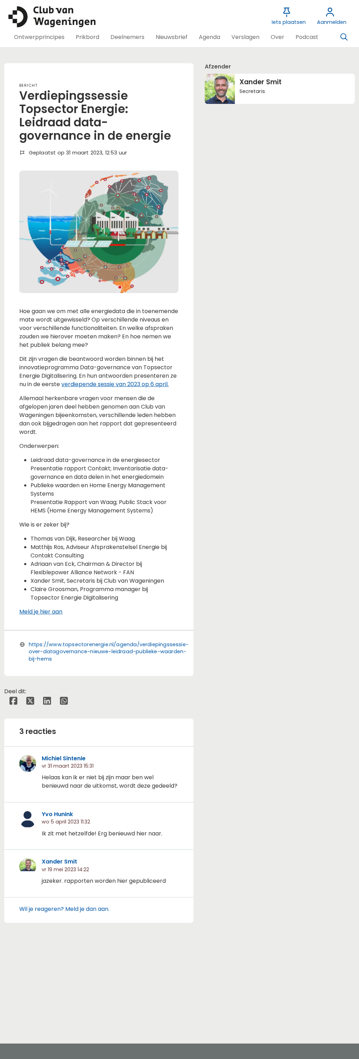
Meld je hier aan (40, 612)
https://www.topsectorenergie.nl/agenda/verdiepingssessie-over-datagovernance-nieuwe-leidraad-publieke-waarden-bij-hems (109, 651)
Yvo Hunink (57, 814)
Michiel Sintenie (64, 758)
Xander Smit (59, 861)
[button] (39, 37)
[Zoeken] (344, 37)
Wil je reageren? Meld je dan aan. (64, 909)
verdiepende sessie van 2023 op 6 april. (115, 384)
